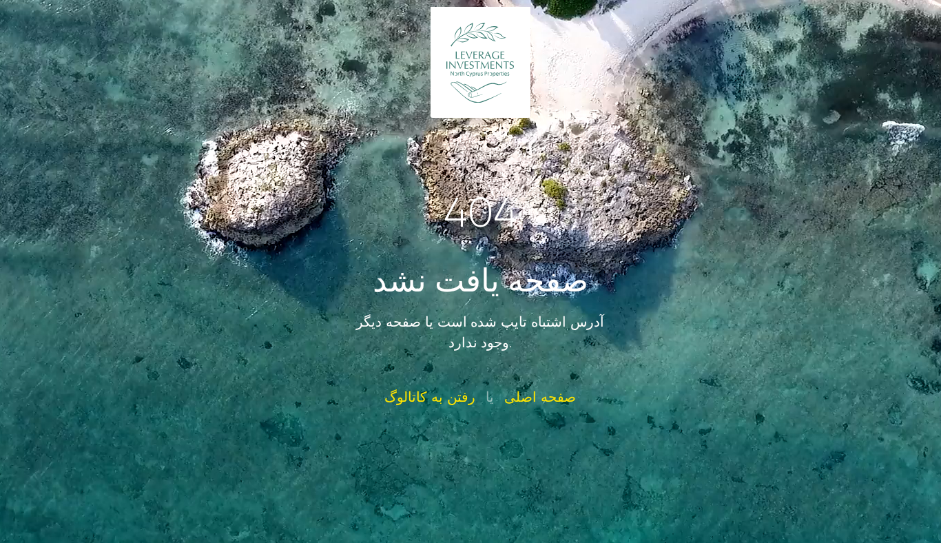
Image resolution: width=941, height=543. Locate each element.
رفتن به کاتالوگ (429, 397)
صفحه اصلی (540, 397)
